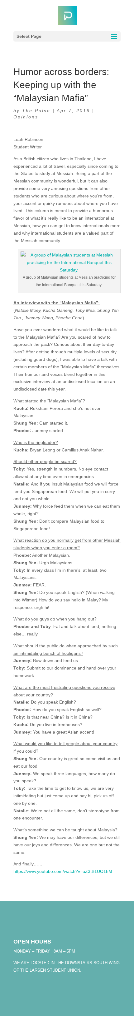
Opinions (25, 116)
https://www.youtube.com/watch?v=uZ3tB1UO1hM (62, 871)
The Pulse (36, 110)
